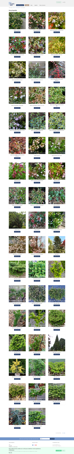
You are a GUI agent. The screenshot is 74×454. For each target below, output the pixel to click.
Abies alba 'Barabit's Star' (17, 303)
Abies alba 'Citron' (17, 352)
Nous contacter (42, 5)
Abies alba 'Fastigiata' (57, 352)
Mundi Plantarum (20, 5)
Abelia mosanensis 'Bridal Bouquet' (37, 180)
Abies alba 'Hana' (57, 376)
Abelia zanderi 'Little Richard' (57, 229)
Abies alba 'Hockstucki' (57, 401)
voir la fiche (17, 32)
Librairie (26, 5)
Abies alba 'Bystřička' (56, 327)
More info (10, 452)
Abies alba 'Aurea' (57, 278)
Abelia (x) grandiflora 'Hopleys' (17, 79)
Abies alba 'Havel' (17, 401)
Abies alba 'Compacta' (37, 352)
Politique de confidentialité (13, 446)
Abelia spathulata (57, 205)
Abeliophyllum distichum (17, 254)
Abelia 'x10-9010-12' (17, 30)
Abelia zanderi (37, 229)
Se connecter (59, 2)
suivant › (63, 433)
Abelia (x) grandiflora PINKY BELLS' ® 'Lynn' (17, 130)
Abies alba (57, 254)
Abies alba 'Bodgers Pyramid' (17, 327)
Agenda (36, 5)
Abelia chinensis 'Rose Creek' (57, 155)
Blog (31, 5)
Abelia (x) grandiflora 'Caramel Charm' (56, 30)
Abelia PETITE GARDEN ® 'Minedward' (37, 205)
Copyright (10, 445)
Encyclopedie (18, 7)
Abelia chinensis (37, 155)
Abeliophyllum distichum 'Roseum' (37, 254)
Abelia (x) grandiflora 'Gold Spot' (56, 54)
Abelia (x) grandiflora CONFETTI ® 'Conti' (37, 105)
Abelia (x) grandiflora (37, 30)
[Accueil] (11, 3)
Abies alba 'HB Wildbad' (37, 401)
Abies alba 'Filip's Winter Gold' (17, 376)
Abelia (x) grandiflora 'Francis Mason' (37, 54)
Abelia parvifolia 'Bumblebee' (17, 205)
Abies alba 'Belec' (57, 303)
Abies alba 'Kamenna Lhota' (37, 425)
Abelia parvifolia (57, 180)
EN (63, 2)
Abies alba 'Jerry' (17, 425)
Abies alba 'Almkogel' (37, 278)
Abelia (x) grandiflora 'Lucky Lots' (37, 79)
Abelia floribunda (17, 180)
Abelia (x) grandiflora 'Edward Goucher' (17, 54)
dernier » (64, 433)
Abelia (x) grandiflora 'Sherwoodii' (17, 105)
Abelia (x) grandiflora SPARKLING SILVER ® (56, 130)
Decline (63, 450)
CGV (9, 444)
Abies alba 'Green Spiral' (37, 376)
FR (64, 2)
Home (14, 7)
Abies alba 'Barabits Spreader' (37, 303)
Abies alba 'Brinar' (37, 327)
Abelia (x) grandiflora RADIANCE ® (37, 130)
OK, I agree (59, 450)
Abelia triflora (17, 229)
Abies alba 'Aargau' (17, 278)
